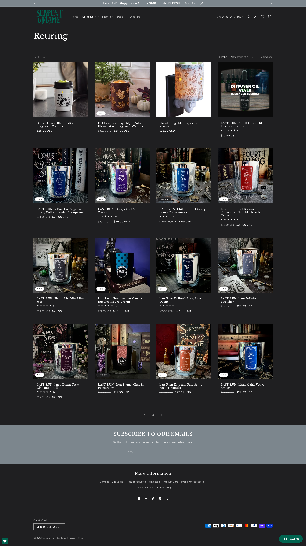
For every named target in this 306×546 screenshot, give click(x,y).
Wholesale (154, 481)
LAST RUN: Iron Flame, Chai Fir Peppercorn (121, 386)
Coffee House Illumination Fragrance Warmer (56, 124)
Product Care (170, 481)
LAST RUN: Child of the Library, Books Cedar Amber (182, 210)
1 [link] (144, 414)
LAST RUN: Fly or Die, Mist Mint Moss (60, 300)
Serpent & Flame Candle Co (54, 538)
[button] (90, 16)
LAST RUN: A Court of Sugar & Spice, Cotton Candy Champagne (60, 210)
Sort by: (223, 56)
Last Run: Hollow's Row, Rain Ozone (180, 300)
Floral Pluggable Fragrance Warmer (178, 124)
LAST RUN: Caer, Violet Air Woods (117, 210)
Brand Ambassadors (192, 481)
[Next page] (161, 414)
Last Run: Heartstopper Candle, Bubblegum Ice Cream (120, 300)
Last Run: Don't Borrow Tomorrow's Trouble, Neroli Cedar (240, 212)
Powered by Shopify (76, 538)
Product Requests (136, 481)
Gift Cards (117, 481)
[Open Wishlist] (262, 16)
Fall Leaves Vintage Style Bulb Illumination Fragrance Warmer (121, 124)
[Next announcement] (271, 3)
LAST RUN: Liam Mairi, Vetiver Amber (243, 386)
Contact (104, 481)
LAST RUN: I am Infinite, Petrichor (239, 300)
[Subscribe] (178, 451)
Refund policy (164, 487)
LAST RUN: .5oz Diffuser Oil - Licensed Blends (242, 124)
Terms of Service (144, 487)
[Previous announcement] (34, 3)
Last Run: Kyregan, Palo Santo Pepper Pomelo (180, 386)
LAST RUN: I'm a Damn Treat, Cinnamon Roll (58, 386)
